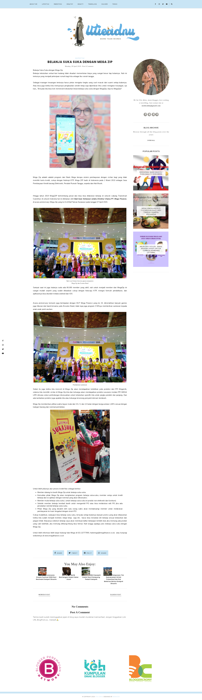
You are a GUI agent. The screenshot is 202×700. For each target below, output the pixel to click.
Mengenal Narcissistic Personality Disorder (151, 173)
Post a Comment (88, 66)
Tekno (114, 4)
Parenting (58, 4)
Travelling (92, 4)
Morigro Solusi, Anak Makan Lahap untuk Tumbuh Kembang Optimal (151, 249)
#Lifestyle (80, 58)
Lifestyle (45, 4)
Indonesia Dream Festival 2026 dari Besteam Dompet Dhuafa (46, 577)
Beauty (80, 4)
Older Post (115, 594)
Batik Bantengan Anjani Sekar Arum (69, 577)
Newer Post (44, 594)
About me (33, 4)
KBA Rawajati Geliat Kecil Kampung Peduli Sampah (91, 577)
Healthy (70, 4)
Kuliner (105, 4)
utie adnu (98, 697)
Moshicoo (116, 697)
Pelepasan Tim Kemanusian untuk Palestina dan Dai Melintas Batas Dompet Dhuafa (114, 579)
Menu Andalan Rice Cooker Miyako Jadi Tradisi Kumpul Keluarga (151, 211)
